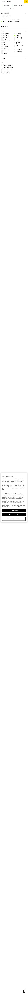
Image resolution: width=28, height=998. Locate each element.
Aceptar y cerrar (14, 510)
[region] (14, 497)
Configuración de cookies (14, 518)
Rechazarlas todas (14, 514)
